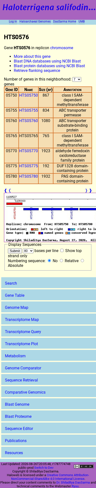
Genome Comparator (23, 368)
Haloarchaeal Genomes (35, 21)
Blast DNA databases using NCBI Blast (47, 61)
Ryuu (75, 486)
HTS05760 (28, 120)
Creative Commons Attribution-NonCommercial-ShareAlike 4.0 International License (50, 477)
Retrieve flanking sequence (37, 70)
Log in (13, 21)
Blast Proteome (18, 416)
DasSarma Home (64, 21)
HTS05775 (28, 166)
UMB (82, 21)
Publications (16, 440)
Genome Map (16, 307)
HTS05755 (28, 110)
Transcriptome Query (23, 331)
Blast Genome (17, 404)
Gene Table (14, 295)
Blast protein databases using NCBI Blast (49, 66)
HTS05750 (28, 95)
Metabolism (15, 356)
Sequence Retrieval (21, 380)
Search (11, 283)
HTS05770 (28, 151)
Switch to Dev (43, 467)
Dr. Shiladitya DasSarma (73, 482)
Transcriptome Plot (21, 343)
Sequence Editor (19, 428)
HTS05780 (28, 176)
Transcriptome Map (22, 319)
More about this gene (32, 56)
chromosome (61, 47)
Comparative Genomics (25, 392)
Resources (14, 452)
